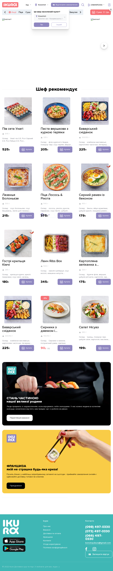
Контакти (47, 541)
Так (41, 25)
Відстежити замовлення (66, 5)
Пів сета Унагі (12, 128)
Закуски (73, 12)
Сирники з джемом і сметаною (49, 329)
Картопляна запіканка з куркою (88, 263)
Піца (21, 12)
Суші (27, 12)
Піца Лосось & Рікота (52, 196)
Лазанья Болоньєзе (10, 196)
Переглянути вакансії (19, 418)
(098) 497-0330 (97, 527)
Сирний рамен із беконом (91, 196)
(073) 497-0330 (97, 531)
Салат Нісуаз (89, 327)
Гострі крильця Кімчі (13, 262)
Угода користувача (51, 544)
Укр (27, 5)
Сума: (100, 12)
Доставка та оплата (52, 533)
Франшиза (48, 537)
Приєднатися (16, 486)
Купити (29, 149)
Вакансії (46, 530)
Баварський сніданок (88, 130)
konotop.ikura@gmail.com (98, 543)
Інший (59, 25)
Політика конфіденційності (55, 548)
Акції (13, 12)
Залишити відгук (100, 554)
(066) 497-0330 (93, 537)
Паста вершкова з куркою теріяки (54, 130)
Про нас (47, 526)
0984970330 (96, 5)
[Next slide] (104, 45)
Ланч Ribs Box (51, 261)
